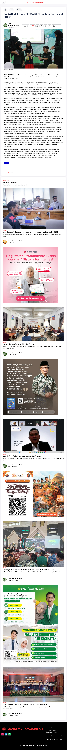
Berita (11, 9)
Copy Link (57, 26)
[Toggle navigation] (3, 2)
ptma (6, 163)
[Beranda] (5, 9)
